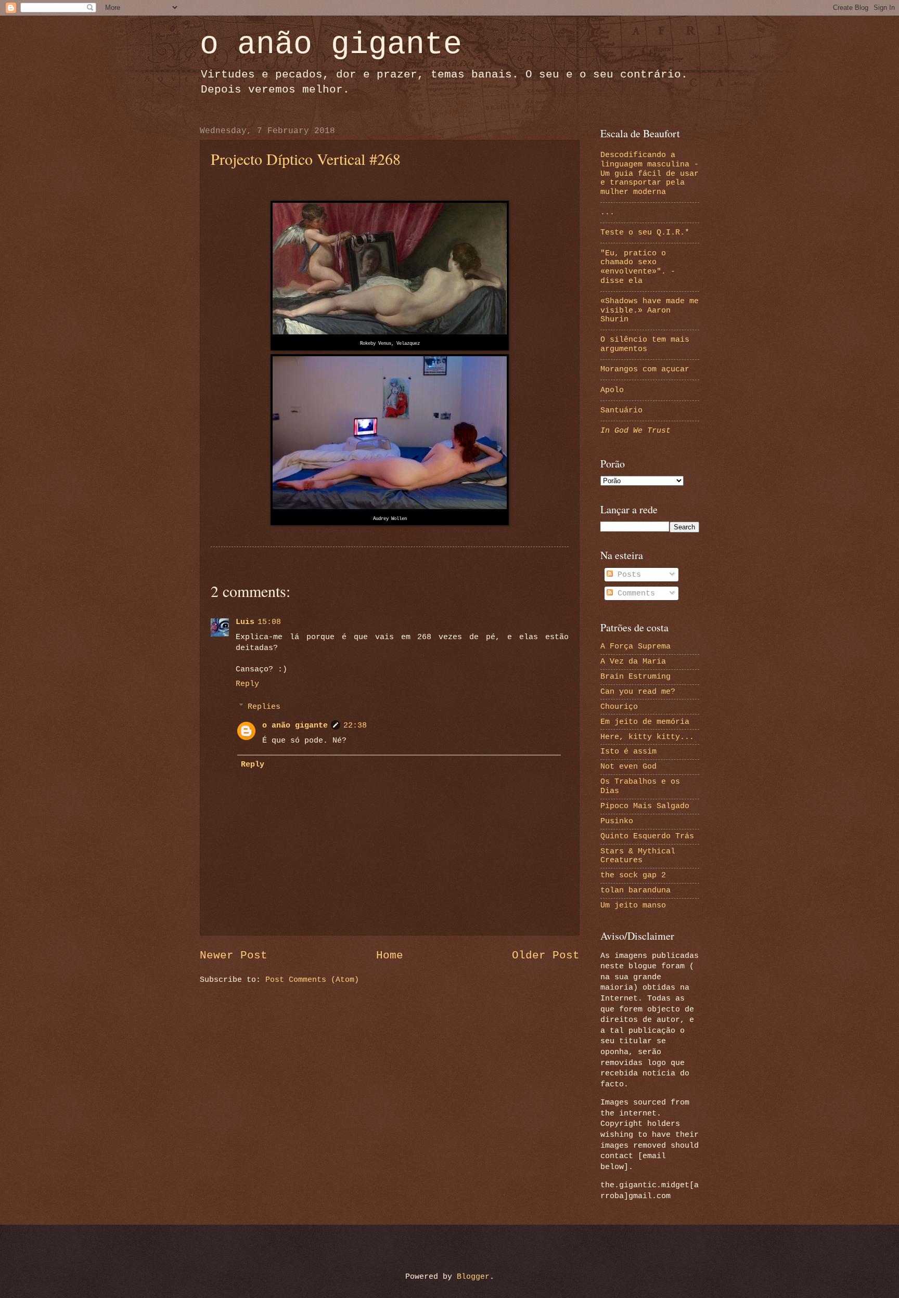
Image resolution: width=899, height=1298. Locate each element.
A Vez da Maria (633, 661)
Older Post (546, 956)
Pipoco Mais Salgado (644, 806)
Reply (247, 684)
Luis (245, 622)
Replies (264, 707)
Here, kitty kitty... (647, 737)
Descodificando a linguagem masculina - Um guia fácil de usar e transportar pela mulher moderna (649, 173)
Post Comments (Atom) (312, 980)
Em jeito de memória (644, 722)
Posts (627, 574)
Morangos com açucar (644, 369)
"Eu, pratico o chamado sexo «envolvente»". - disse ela (637, 267)
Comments (634, 593)
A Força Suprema (635, 646)
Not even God (628, 766)
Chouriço (619, 707)
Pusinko (616, 821)
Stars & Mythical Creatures (637, 856)
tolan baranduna (635, 890)
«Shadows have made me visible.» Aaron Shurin (649, 310)
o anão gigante (331, 44)
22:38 (355, 725)
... (607, 212)
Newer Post (233, 956)
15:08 (269, 622)
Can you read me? (637, 691)
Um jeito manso (633, 905)
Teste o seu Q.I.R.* (644, 232)
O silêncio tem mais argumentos (644, 344)
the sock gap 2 (633, 875)
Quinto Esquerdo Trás (647, 836)
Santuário (621, 410)
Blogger (473, 1277)
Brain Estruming (635, 676)
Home (389, 956)
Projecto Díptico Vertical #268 (306, 158)
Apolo (612, 390)
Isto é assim (628, 751)
